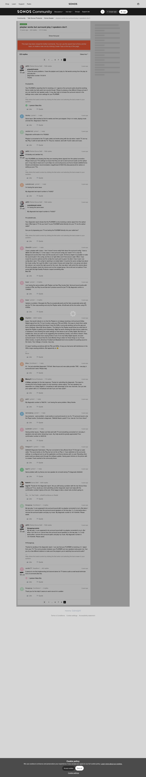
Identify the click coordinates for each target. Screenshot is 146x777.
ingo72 (27, 469)
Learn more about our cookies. (111, 764)
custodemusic (29, 184)
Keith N (27, 483)
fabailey (27, 115)
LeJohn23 (28, 429)
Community (21, 18)
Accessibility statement (87, 615)
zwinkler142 (29, 131)
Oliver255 (28, 247)
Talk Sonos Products (35, 18)
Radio (29, 4)
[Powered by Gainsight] (73, 611)
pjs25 (27, 399)
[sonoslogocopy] (73, 4)
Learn (14, 4)
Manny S (28, 379)
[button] (111, 12)
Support (21, 4)
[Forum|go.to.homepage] (34, 12)
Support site (86, 12)
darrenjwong (29, 413)
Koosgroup (28, 505)
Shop (7, 4)
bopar (27, 282)
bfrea (27, 363)
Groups (77, 12)
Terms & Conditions (58, 615)
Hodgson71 (29, 447)
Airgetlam (28, 318)
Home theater (49, 18)
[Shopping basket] (138, 4)
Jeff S (27, 66)
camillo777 (28, 568)
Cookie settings (71, 615)
